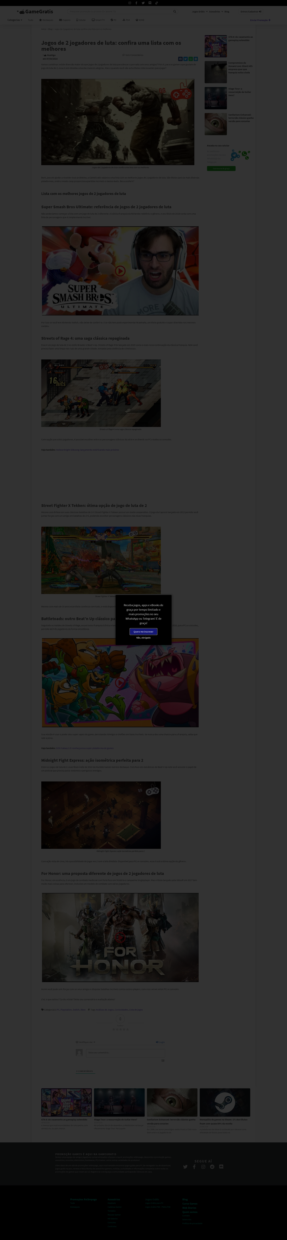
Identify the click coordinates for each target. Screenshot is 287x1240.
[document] (143, 620)
